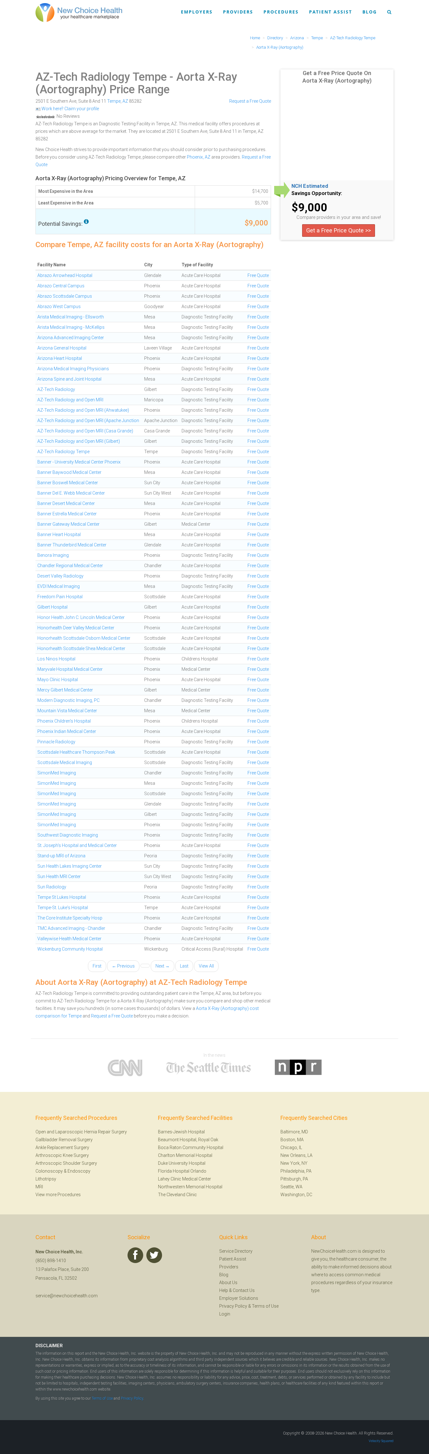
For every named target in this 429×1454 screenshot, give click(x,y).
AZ (125, 101)
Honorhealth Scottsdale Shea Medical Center (81, 648)
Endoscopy (79, 1171)
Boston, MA (292, 1139)
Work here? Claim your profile (70, 108)
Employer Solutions (238, 1298)
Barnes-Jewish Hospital (181, 1131)
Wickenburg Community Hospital (70, 949)
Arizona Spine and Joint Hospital (69, 379)
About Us (228, 1282)
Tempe (114, 101)
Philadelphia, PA (296, 1171)
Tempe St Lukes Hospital (61, 897)
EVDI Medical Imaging (58, 586)
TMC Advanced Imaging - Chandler (71, 928)
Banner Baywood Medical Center (69, 472)
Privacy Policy (233, 1306)
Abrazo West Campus (59, 306)
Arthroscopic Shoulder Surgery (66, 1163)
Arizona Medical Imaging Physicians (73, 368)
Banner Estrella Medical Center (67, 513)
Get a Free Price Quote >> (338, 230)
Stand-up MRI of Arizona (61, 855)
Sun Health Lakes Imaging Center (69, 866)
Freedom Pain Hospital (60, 596)
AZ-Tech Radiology (56, 389)
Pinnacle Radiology (56, 741)
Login (224, 1313)
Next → (162, 965)
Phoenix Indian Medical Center (66, 731)
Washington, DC (296, 1194)
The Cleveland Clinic (177, 1194)
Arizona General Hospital (61, 347)
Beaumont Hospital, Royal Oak (188, 1139)
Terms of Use (265, 1306)
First (97, 965)
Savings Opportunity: (316, 193)
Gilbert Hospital (52, 607)
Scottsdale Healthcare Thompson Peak (76, 752)
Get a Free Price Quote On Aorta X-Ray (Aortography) (337, 77)
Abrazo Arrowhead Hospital (64, 275)
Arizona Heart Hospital (59, 358)
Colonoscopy (49, 1171)
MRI (39, 1186)
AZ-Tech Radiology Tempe (101, 77)
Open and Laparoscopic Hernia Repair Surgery (81, 1131)
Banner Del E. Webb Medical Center (71, 493)
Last (184, 965)
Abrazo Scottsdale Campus (64, 296)
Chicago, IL (291, 1147)
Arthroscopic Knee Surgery (62, 1155)
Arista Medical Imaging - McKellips (71, 327)
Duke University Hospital (181, 1163)
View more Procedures (58, 1194)
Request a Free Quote (250, 101)
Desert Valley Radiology (60, 575)
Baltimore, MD (294, 1131)
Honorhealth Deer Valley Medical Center (75, 627)
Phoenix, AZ (198, 157)
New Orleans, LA (296, 1155)
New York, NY (293, 1163)
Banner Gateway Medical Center (68, 524)
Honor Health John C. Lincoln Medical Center (81, 617)
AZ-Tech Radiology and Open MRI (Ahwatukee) (83, 410)
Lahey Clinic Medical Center (184, 1178)
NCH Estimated (309, 186)
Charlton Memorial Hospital (185, 1155)
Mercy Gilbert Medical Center (65, 689)
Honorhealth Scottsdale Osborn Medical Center (83, 638)
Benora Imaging (53, 555)
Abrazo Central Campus (60, 285)
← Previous (123, 965)
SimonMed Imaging (56, 772)
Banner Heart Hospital (59, 534)
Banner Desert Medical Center (66, 503)
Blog (369, 12)
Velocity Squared (381, 1441)
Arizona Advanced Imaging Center (70, 337)
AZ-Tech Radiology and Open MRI (70, 399)
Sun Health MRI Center (59, 876)
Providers (238, 12)
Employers (197, 12)
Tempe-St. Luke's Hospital (62, 907)
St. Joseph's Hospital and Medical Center (77, 845)
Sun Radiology (51, 886)
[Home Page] (78, 12)
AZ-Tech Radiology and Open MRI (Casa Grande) (85, 430)
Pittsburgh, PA (294, 1178)
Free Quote (258, 275)
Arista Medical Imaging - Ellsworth (70, 316)
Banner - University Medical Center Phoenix (79, 461)
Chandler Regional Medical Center (70, 565)
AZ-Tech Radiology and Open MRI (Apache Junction (88, 420)
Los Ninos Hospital (56, 658)
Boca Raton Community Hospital (190, 1147)
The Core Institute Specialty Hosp (69, 917)
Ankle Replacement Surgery (62, 1147)
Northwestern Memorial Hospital (190, 1186)
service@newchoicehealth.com (66, 1295)
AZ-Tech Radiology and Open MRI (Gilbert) (78, 441)
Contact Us (244, 1290)
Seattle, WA (291, 1186)
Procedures (281, 12)
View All (206, 965)
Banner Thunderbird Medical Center (71, 544)
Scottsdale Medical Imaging (64, 762)
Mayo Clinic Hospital (57, 679)
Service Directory (236, 1251)
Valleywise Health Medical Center (69, 938)
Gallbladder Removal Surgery (64, 1139)
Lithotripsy (45, 1178)
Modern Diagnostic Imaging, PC (68, 700)
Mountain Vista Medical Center (67, 710)
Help (223, 1290)
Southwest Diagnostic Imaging (67, 835)
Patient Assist (330, 12)
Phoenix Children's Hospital (64, 721)
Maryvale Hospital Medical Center (70, 669)
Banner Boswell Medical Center (67, 482)
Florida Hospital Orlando (182, 1171)
